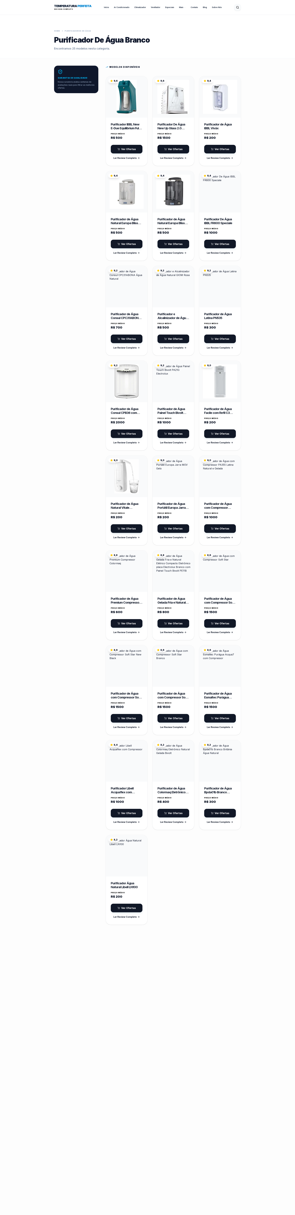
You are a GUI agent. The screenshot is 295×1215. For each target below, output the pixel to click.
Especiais (169, 7)
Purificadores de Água (78, 31)
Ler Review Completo (125, 158)
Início (106, 7)
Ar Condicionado (121, 7)
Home (57, 31)
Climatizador (140, 7)
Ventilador (155, 7)
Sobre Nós (217, 7)
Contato (194, 7)
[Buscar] (237, 7)
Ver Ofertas (128, 149)
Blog (205, 7)
